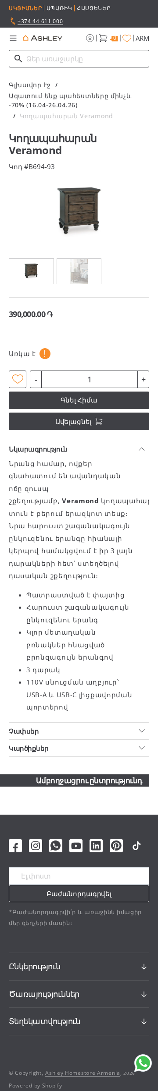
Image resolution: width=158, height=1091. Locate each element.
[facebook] (15, 845)
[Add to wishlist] (17, 379)
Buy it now (79, 399)
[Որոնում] (18, 58)
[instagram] (35, 845)
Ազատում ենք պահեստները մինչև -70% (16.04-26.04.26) (70, 100)
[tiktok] (136, 845)
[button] (13, 38)
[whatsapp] (55, 845)
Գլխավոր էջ (30, 85)
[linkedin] (96, 845)
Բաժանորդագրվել (79, 893)
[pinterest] (116, 845)
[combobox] (79, 58)
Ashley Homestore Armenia (82, 1073)
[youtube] (76, 845)
